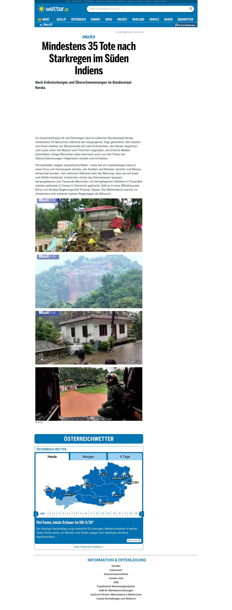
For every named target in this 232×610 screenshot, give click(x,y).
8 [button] (76, 513)
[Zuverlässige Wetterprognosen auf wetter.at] (58, 8)
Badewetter (185, 19)
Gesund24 (121, 2)
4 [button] (58, 513)
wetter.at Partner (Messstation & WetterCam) (116, 594)
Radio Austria (160, 2)
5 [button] (63, 513)
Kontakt (116, 566)
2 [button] (50, 513)
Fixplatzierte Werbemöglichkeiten (116, 586)
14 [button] (108, 513)
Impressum (116, 570)
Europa (95, 19)
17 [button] (125, 513)
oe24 (68, 2)
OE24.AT (61, 19)
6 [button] (67, 513)
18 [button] (130, 513)
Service (154, 19)
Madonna (110, 2)
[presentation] (36, 514)
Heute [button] (52, 457)
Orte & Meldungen (186, 25)
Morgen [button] (88, 457)
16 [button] (119, 513)
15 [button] (114, 513)
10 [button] (86, 513)
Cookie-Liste (116, 578)
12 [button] (97, 513)
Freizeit (122, 19)
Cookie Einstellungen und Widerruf (116, 598)
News (108, 19)
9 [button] (81, 513)
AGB (116, 582)
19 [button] (136, 513)
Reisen (140, 2)
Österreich (89, 2)
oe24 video (77, 2)
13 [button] (102, 513)
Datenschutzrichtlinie (116, 574)
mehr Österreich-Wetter (88, 546)
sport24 (100, 2)
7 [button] (72, 513)
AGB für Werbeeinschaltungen (116, 590)
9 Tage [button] (125, 457)
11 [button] (91, 513)
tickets (148, 2)
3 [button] (54, 513)
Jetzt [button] (42, 513)
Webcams (138, 19)
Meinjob (131, 2)
